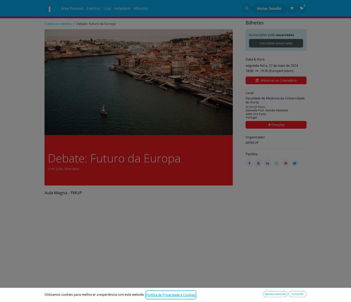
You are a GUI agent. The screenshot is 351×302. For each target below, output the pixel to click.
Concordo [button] (297, 294)
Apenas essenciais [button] (275, 294)
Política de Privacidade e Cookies (170, 295)
